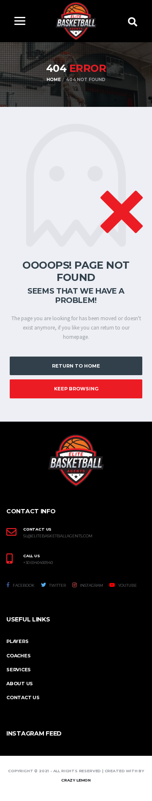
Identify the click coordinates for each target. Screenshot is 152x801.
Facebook (23, 585)
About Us (19, 684)
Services (18, 670)
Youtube (127, 585)
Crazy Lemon (76, 780)
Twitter (57, 585)
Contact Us (23, 697)
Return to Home (76, 366)
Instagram (91, 585)
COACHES (18, 656)
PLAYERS (17, 641)
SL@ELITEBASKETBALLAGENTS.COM (57, 536)
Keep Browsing (76, 389)
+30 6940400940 (38, 563)
